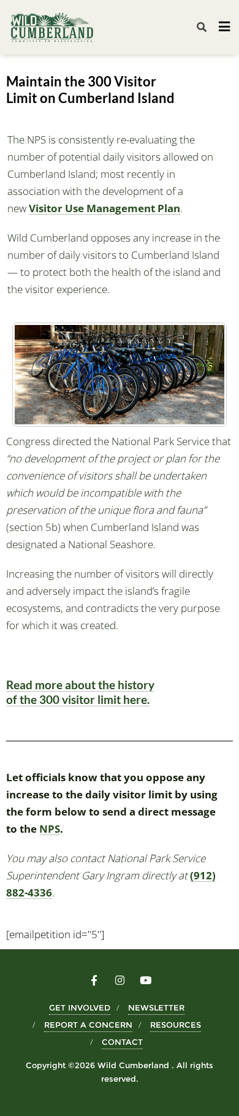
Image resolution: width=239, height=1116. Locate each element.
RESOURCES (175, 1025)
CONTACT (122, 1042)
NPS (49, 829)
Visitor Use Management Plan (104, 208)
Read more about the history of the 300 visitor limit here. (80, 692)
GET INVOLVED (79, 1007)
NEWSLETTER (156, 1007)
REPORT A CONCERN (88, 1025)
